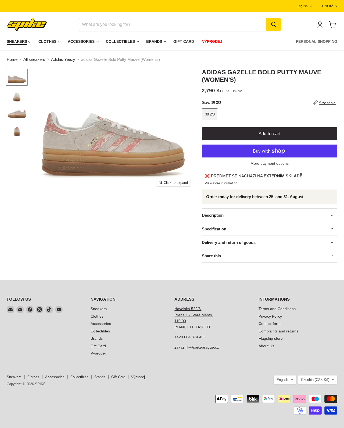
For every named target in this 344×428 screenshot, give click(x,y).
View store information (221, 183)
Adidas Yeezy (63, 59)
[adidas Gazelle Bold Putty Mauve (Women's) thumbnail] (16, 77)
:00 (207, 327)
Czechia (315, 380)
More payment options (269, 163)
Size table (327, 103)
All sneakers (34, 59)
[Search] (273, 24)
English (302, 6)
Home (12, 59)
